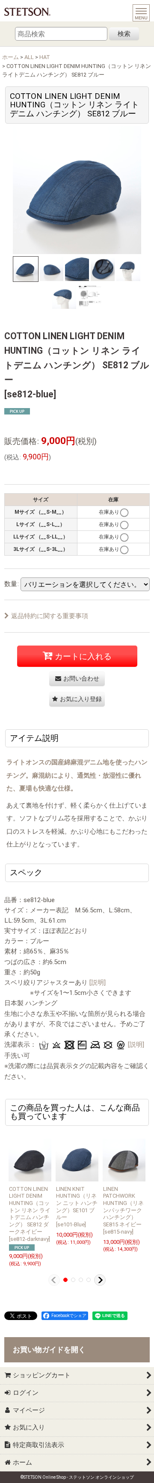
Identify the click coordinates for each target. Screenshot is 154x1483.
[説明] (97, 982)
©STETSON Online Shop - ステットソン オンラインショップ (77, 1477)
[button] (25, 269)
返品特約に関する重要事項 (49, 616)
